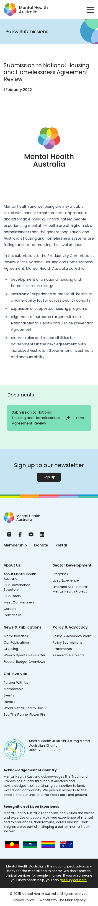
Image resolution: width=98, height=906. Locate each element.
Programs (60, 574)
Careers (10, 608)
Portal (61, 545)
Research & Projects (69, 655)
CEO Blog (11, 649)
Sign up (49, 477)
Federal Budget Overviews (24, 661)
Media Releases (16, 636)
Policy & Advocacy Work (72, 636)
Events (9, 695)
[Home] (22, 517)
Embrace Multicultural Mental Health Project (70, 589)
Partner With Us (16, 682)
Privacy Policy (23, 900)
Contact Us (13, 615)
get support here (73, 880)
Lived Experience (66, 580)
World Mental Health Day (23, 708)
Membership (15, 545)
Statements (62, 649)
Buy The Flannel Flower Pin (24, 714)
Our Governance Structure (17, 587)
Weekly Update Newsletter (24, 655)
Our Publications (17, 642)
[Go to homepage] (26, 9)
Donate (41, 545)
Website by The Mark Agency (62, 900)
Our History (12, 596)
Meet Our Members (19, 602)
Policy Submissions (67, 642)
